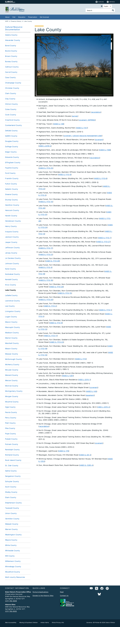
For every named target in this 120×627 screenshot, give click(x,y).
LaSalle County (11, 295)
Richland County (12, 455)
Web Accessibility (10, 622)
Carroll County (11, 72)
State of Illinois (110, 622)
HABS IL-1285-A (86, 465)
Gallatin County (11, 189)
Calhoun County (12, 67)
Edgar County (11, 152)
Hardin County (11, 216)
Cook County (10, 115)
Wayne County (11, 540)
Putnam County (11, 444)
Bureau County (11, 61)
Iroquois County (11, 232)
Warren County (11, 529)
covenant (67, 136)
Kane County (10, 269)
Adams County (11, 35)
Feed (62, 592)
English (106, 6)
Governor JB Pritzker (93, 622)
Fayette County (11, 168)
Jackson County (12, 237)
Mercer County (11, 380)
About (7, 17)
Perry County (10, 418)
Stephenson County (13, 503)
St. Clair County (11, 465)
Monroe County (11, 386)
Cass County (10, 77)
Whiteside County (12, 551)
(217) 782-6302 (11, 611)
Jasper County (11, 242)
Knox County (10, 285)
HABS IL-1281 (67, 376)
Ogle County (10, 407)
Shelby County (11, 492)
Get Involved (44, 17)
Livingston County (12, 311)
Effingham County (12, 162)
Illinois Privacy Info (58, 622)
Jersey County (11, 253)
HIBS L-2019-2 (45, 146)
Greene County (11, 194)
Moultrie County (11, 402)
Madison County (12, 333)
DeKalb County (11, 131)
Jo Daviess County (13, 258)
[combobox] (107, 6)
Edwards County (12, 157)
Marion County (11, 338)
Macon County (11, 322)
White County (10, 545)
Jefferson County (12, 248)
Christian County (12, 88)
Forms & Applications (40, 592)
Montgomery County (13, 391)
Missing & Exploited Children (28, 622)
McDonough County (13, 359)
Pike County (10, 428)
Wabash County (11, 524)
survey (75, 116)
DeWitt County (11, 136)
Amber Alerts (45, 622)
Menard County (11, 375)
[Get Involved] (50, 17)
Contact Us (64, 596)
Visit (13, 17)
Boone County (11, 51)
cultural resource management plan (87, 136)
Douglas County (11, 141)
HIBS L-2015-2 (104, 407)
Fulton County (11, 184)
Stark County (10, 497)
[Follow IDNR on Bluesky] (99, 594)
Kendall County (11, 279)
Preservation (32, 17)
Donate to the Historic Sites (43, 596)
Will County (10, 556)
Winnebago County (13, 566)
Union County (11, 513)
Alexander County (12, 40)
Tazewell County (12, 508)
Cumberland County (13, 125)
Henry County (11, 226)
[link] (96, 589)
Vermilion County (12, 519)
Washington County (13, 535)
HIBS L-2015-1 (84, 380)
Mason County (11, 349)
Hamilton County (12, 205)
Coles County (10, 109)
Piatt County (10, 423)
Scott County (10, 487)
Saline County (11, 471)
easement (90, 395)
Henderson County (13, 221)
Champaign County (13, 83)
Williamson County (13, 561)
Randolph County (12, 450)
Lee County (10, 306)
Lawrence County (12, 301)
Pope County (10, 434)
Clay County (10, 99)
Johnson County (12, 263)
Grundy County (11, 200)
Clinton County (11, 104)
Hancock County (12, 210)
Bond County (10, 46)
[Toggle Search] (113, 10)
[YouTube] (91, 589)
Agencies (101, 2)
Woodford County (12, 572)
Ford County (10, 173)
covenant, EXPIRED (87, 120)
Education (21, 17)
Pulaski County (11, 439)
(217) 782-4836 (11, 601)
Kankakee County (12, 274)
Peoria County (11, 412)
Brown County (11, 56)
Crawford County (12, 120)
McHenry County (12, 364)
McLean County (11, 370)
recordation (96, 112)
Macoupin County (12, 327)
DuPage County (11, 147)
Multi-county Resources (15, 577)
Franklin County (11, 178)
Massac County (11, 354)
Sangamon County (13, 476)
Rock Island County (13, 460)
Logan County (11, 317)
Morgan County (11, 396)
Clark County (10, 93)
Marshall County (12, 343)
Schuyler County (12, 481)
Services (112, 2)
